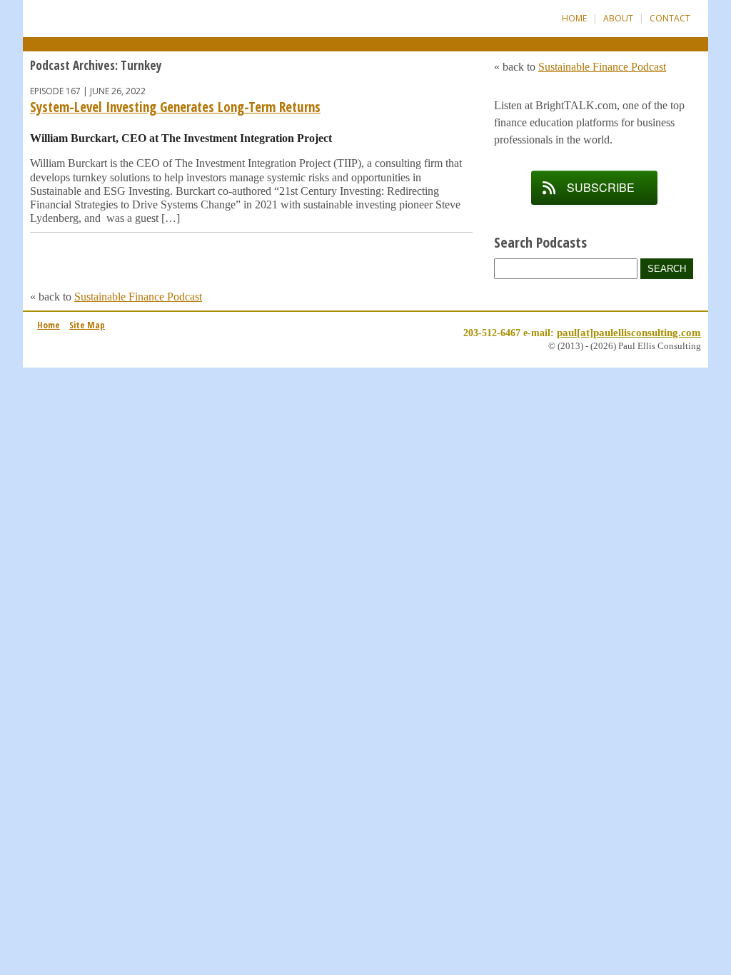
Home (574, 18)
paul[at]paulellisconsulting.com (629, 332)
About (618, 18)
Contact (670, 18)
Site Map (87, 324)
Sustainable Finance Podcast (138, 297)
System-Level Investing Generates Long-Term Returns (175, 107)
